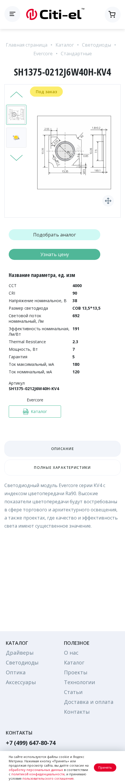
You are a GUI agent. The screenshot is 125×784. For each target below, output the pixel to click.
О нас (71, 652)
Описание (62, 448)
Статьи (73, 691)
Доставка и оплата (88, 701)
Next (16, 157)
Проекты (76, 672)
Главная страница (26, 45)
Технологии (79, 682)
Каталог (65, 45)
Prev (16, 95)
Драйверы (20, 652)
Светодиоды (96, 45)
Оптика (16, 672)
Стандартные (76, 53)
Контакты (77, 711)
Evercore (43, 53)
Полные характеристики (62, 467)
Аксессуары (21, 682)
